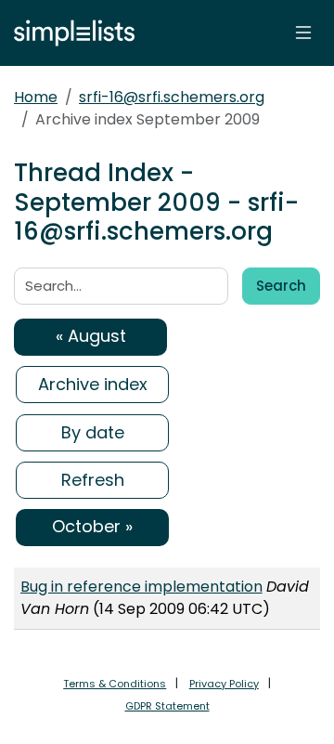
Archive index (93, 384)
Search (281, 285)
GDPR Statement (167, 705)
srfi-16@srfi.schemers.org (171, 97)
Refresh (92, 479)
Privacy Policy (224, 683)
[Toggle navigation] (303, 32)
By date (92, 432)
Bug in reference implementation (141, 586)
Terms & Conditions (114, 683)
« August (91, 335)
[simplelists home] (69, 33)
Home (36, 97)
